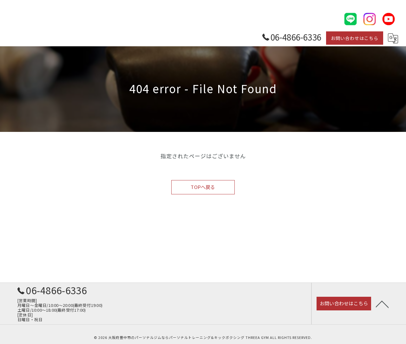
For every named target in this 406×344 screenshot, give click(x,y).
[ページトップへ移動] (382, 303)
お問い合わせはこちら (354, 38)
